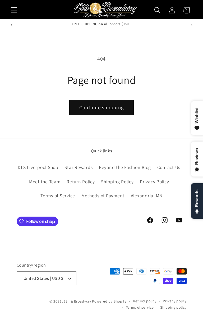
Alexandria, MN (147, 196)
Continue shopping (101, 107)
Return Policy (81, 182)
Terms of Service (57, 196)
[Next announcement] (191, 25)
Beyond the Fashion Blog (125, 167)
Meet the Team (45, 182)
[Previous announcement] (11, 25)
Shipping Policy (117, 182)
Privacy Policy (154, 182)
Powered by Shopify (109, 301)
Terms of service (140, 307)
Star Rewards (78, 167)
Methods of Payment (103, 196)
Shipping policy (173, 307)
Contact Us (169, 167)
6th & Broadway (77, 301)
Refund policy (144, 301)
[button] (14, 10)
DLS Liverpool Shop (38, 167)
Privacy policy (174, 301)
